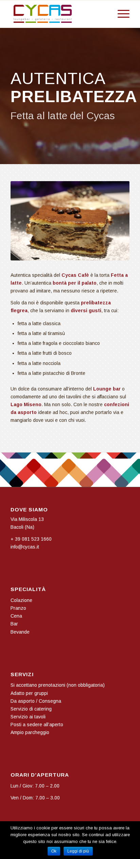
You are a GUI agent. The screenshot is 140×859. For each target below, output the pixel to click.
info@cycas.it (25, 547)
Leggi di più (78, 851)
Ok (53, 851)
